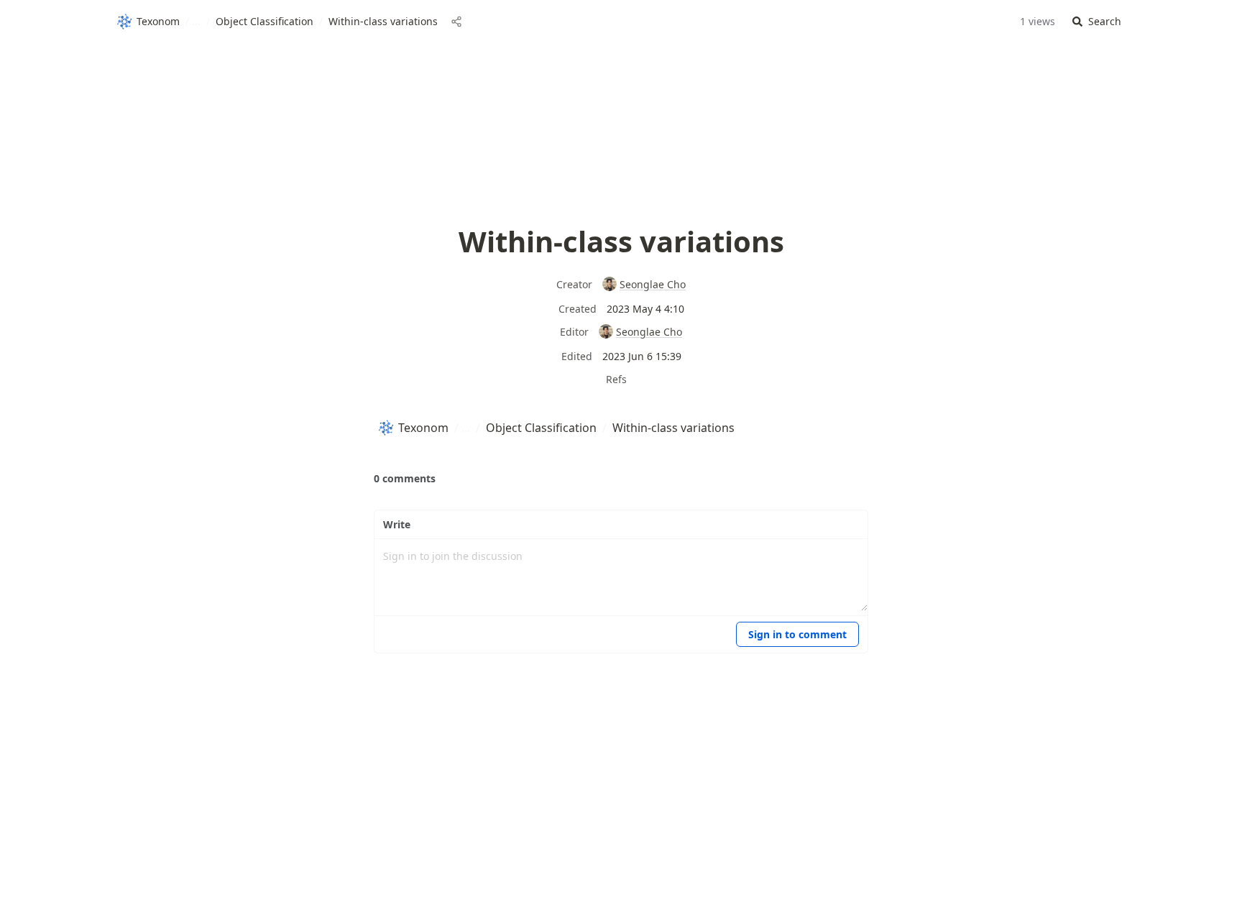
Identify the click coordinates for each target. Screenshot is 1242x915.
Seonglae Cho (653, 284)
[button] (1097, 22)
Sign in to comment (797, 634)
